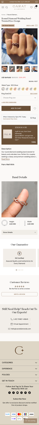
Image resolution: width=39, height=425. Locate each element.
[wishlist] (31, 7)
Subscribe (32, 411)
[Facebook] (13, 392)
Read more (6, 159)
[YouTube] (17, 392)
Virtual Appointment (20, 324)
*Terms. (33, 142)
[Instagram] (21, 392)
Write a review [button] (19, 294)
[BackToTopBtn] (35, 409)
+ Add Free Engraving (9, 102)
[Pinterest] (25, 392)
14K (19, 89)
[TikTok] (29, 392)
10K (7, 89)
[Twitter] (9, 392)
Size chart (34, 93)
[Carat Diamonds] (19, 7)
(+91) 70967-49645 (21, 319)
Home (3, 15)
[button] (3, 7)
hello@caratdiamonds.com (21, 329)
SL (3, 89)
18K (31, 89)
